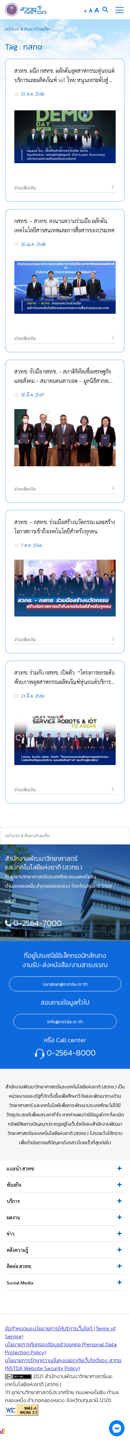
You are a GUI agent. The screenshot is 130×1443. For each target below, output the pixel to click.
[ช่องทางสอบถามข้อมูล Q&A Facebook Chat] (116, 1428)
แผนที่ (10, 900)
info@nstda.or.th (65, 1021)
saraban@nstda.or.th (65, 984)
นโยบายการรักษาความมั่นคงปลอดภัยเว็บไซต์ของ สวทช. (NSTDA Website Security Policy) (63, 1364)
